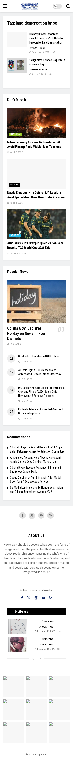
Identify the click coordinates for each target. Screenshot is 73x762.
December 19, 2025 (40, 52)
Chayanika (47, 621)
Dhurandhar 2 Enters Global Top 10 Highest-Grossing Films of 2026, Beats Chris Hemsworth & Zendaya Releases (41, 391)
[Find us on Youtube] (41, 515)
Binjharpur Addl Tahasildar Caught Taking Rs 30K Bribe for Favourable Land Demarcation (46, 38)
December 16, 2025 (46, 631)
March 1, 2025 (16, 203)
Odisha (14, 185)
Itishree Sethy (40, 70)
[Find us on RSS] (50, 515)
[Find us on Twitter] (32, 516)
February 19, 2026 (17, 253)
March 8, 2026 (16, 152)
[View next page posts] (40, 658)
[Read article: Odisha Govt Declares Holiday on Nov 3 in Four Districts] (36, 301)
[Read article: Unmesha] (17, 644)
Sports (14, 235)
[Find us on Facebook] (22, 515)
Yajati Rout (38, 48)
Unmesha (47, 639)
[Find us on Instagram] (36, 598)
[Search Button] (68, 6)
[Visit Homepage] (30, 6)
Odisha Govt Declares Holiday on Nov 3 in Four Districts (26, 333)
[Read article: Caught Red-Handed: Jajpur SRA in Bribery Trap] (17, 65)
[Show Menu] (5, 6)
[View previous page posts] (33, 658)
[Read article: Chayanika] (17, 626)
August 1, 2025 (38, 74)
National (15, 134)
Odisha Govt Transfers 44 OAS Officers (39, 356)
